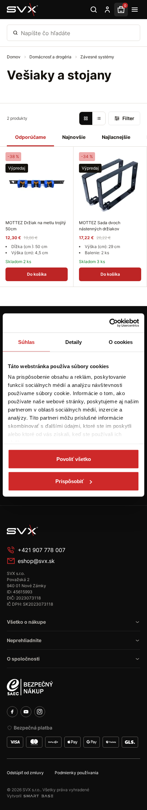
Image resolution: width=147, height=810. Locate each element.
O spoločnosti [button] (23, 659)
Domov (14, 56)
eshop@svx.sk (36, 561)
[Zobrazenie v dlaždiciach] (85, 118)
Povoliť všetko (73, 459)
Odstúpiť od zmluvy (25, 772)
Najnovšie (73, 137)
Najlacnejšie (116, 137)
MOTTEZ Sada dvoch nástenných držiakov (99, 225)
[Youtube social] (26, 711)
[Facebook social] (12, 711)
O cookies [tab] (121, 342)
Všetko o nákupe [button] (26, 622)
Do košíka (36, 274)
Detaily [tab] (73, 342)
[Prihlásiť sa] (107, 9)
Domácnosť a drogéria (50, 56)
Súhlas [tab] (26, 342)
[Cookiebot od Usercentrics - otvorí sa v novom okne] (109, 323)
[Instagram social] (39, 711)
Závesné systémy (97, 56)
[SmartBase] (38, 796)
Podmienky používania (76, 772)
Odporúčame (30, 137)
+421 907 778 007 (41, 550)
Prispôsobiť (69, 481)
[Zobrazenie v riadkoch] (98, 118)
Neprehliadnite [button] (24, 640)
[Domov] (22, 9)
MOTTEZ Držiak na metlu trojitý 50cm (35, 225)
